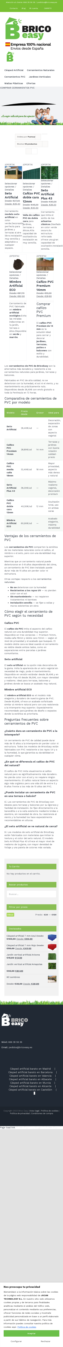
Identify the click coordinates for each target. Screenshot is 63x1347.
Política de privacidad (20, 1113)
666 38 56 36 (15, 1042)
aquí (14, 1327)
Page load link (7, 1127)
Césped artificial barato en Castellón (30, 1089)
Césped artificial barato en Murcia (30, 1082)
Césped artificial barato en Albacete (30, 1079)
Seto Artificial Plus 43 (47, 194)
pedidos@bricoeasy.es (47, 2)
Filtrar (10, 914)
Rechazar (45, 1341)
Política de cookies (26, 1327)
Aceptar (31, 1333)
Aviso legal (34, 1111)
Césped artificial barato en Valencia (30, 1075)
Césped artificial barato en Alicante (30, 1086)
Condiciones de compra (42, 1113)
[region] (31, 1314)
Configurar (16, 1341)
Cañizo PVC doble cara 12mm (31, 197)
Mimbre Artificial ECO (16, 286)
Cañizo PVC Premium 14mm (45, 286)
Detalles (9, 189)
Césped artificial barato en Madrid (30, 1068)
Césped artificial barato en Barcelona (30, 1072)
